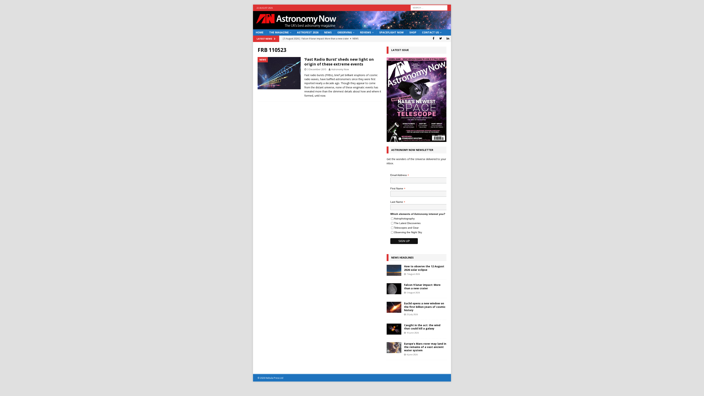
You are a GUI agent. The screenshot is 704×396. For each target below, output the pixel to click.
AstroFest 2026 (307, 32)
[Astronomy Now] (352, 27)
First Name (397, 188)
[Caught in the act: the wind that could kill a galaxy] (394, 329)
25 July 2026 (412, 314)
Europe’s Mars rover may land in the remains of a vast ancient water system (425, 347)
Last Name (397, 202)
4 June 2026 (412, 354)
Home (259, 32)
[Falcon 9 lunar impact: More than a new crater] (394, 288)
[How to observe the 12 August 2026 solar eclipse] (394, 270)
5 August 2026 (413, 292)
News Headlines (402, 257)
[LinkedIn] (448, 38)
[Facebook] (433, 38)
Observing (344, 32)
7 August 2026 (413, 274)
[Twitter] (440, 38)
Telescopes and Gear (406, 227)
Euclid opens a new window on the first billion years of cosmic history (424, 307)
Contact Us (430, 32)
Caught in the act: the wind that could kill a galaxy (422, 326)
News (328, 32)
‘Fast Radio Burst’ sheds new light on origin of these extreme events (339, 62)
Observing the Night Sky (408, 232)
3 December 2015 (316, 69)
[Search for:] (429, 7)
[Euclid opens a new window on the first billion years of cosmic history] (394, 307)
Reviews (365, 32)
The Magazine (279, 32)
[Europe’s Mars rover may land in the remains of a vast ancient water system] (394, 347)
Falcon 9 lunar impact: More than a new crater (422, 286)
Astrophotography (404, 218)
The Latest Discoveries (407, 223)
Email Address (399, 175)
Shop (412, 32)
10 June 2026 (413, 332)
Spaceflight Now (391, 32)
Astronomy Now (340, 69)
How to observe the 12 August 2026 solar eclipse (424, 268)
